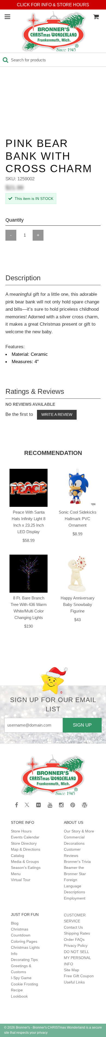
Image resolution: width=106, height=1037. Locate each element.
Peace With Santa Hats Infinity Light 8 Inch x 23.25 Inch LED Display (28, 522)
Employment (74, 898)
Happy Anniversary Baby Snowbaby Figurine (78, 604)
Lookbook (19, 996)
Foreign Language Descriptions (74, 886)
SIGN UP (82, 725)
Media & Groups (25, 861)
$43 (77, 619)
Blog (14, 923)
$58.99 (29, 540)
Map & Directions (25, 849)
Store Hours (21, 831)
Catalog (17, 855)
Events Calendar (25, 837)
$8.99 (77, 534)
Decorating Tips (24, 959)
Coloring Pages (24, 941)
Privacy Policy (76, 945)
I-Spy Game (21, 978)
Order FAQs (74, 939)
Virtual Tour (20, 880)
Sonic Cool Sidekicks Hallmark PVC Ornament (77, 518)
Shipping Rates (77, 933)
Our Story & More (79, 831)
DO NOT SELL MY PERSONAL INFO (77, 958)
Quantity (14, 220)
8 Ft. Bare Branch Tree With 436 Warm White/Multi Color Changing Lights (29, 608)
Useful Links (74, 982)
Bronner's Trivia (77, 861)
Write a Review (56, 414)
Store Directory (24, 843)
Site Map (71, 970)
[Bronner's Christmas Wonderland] (53, 32)
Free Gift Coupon (79, 976)
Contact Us (73, 927)
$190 (28, 626)
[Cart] (96, 17)
